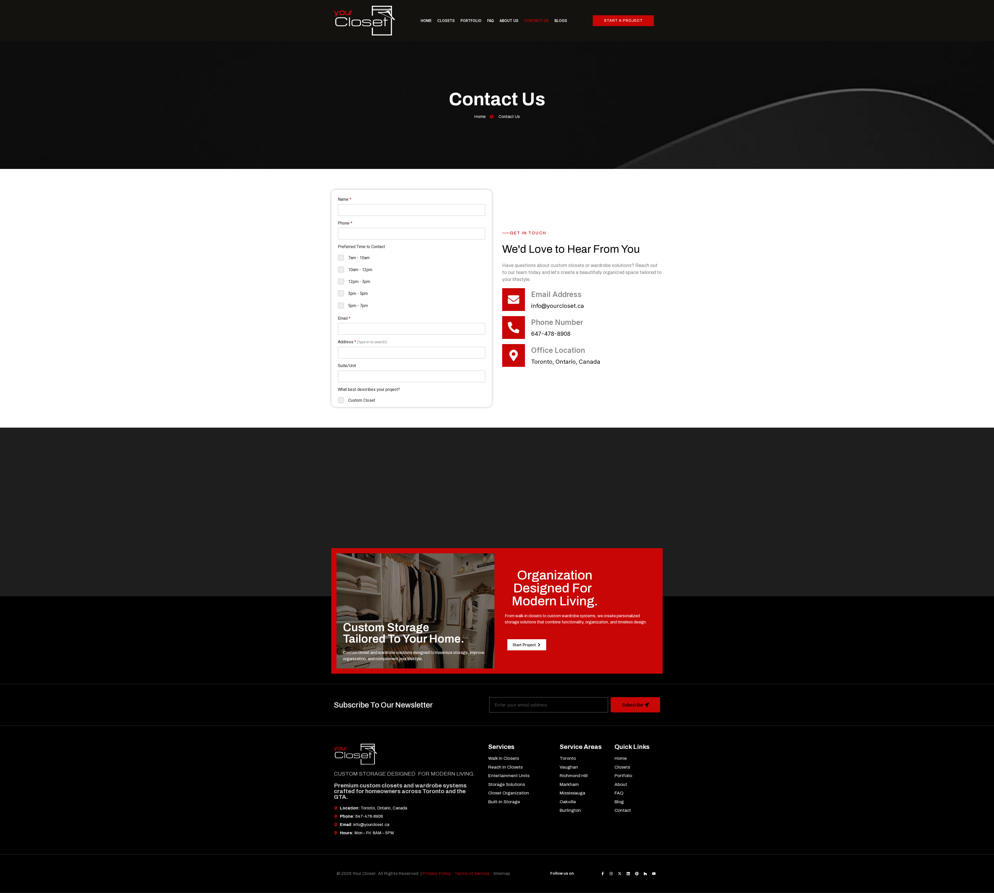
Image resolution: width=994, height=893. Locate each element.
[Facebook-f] (602, 873)
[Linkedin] (628, 873)
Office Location (558, 350)
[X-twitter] (619, 873)
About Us (509, 20)
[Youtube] (653, 873)
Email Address (556, 294)
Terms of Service (472, 873)
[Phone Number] (513, 327)
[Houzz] (645, 873)
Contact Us (536, 20)
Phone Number (557, 322)
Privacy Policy (437, 873)
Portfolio (471, 20)
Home (426, 20)
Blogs (560, 20)
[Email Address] (513, 299)
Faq (490, 20)
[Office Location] (513, 355)
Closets (446, 20)
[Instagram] (611, 873)
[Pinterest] (636, 873)
